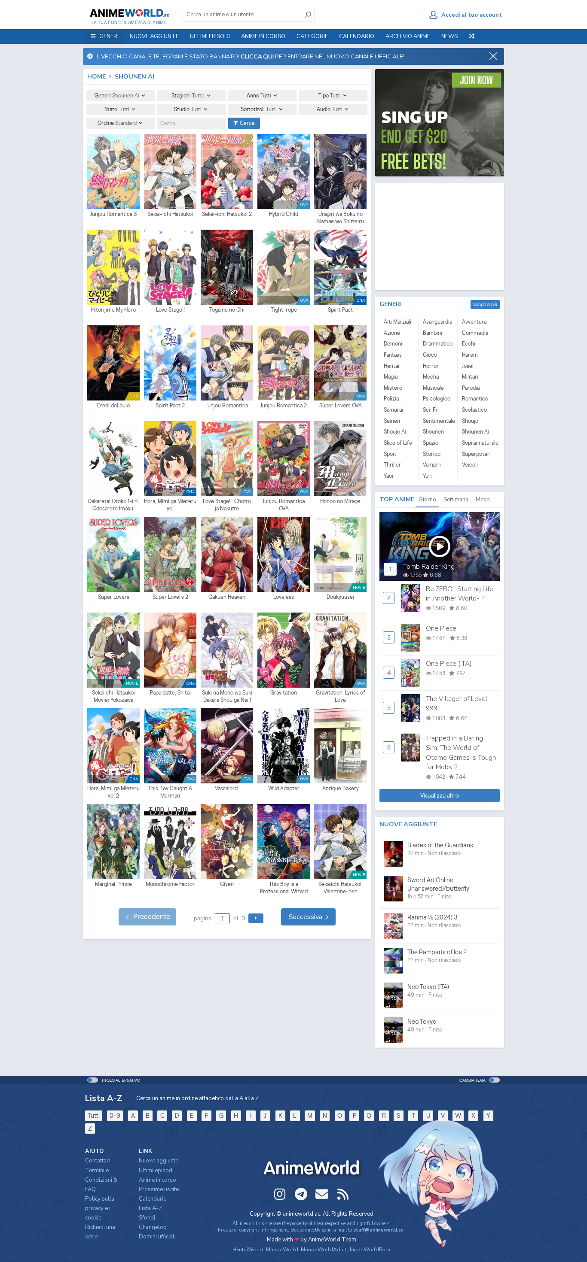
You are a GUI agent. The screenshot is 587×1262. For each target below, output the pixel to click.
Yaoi (388, 476)
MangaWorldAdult (324, 1249)
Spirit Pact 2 (170, 405)
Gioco (430, 355)
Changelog (153, 1227)
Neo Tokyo (421, 1021)
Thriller (392, 464)
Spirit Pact (340, 309)
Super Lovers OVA (340, 405)
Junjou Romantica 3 (113, 214)
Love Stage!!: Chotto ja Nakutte (227, 505)
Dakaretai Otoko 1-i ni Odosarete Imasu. (113, 505)
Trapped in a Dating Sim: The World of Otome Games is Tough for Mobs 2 (461, 753)
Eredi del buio (113, 405)
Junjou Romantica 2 (283, 405)
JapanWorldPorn (369, 1249)
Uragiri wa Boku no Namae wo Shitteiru (340, 218)
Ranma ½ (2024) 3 (432, 917)
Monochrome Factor (170, 884)
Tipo (329, 95)
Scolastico (474, 410)
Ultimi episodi (210, 36)
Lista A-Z (150, 1208)
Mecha (431, 376)
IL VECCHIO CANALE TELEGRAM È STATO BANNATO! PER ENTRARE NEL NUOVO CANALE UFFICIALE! (248, 56)
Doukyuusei (340, 597)
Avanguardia (437, 322)
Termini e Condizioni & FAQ (101, 1180)
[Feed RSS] (343, 1194)
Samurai (393, 410)
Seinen (392, 421)
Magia (390, 376)
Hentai (391, 366)
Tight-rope (284, 309)
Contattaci (97, 1161)
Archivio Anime (407, 36)
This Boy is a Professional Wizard (284, 888)
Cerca (246, 123)
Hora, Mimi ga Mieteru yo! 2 (113, 792)
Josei (468, 366)
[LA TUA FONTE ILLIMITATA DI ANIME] (129, 12)
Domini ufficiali (157, 1237)
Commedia (475, 333)
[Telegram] (300, 1194)
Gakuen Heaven (226, 597)
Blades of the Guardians (440, 845)
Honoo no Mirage (340, 501)
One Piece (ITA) (449, 663)
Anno (259, 95)
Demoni (393, 343)
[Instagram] (279, 1194)
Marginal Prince (113, 884)
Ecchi (468, 343)
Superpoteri (476, 454)
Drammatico (437, 343)
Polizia (391, 398)
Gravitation (283, 692)
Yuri (427, 476)
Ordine (117, 123)
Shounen (433, 431)
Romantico (475, 398)
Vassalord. (227, 788)
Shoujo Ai (395, 431)
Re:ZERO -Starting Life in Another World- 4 (459, 593)
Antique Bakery (340, 788)
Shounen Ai (475, 431)
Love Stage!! (170, 309)
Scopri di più (485, 304)
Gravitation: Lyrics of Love (340, 696)
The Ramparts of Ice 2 (437, 952)
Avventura (474, 322)
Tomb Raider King (429, 566)
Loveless (283, 597)
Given (227, 884)
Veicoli (470, 464)
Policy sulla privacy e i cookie (99, 1208)
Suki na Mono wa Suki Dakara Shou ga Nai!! (227, 696)
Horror (431, 366)
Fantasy (393, 355)
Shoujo (470, 421)
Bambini (432, 333)
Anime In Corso (263, 36)
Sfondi (147, 1218)
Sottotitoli (259, 109)
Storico (431, 454)
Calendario (356, 36)
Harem (470, 355)
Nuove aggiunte (154, 36)
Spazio (430, 443)
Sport (390, 454)
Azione (392, 333)
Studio (188, 109)
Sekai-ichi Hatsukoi (170, 214)
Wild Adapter (284, 788)
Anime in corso (157, 1180)
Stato (116, 109)
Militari (470, 376)
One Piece (441, 628)
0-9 (115, 1115)
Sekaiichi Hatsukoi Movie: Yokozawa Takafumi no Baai (113, 696)
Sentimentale (438, 421)
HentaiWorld (247, 1249)
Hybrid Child (283, 214)
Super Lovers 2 (170, 597)
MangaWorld (282, 1249)
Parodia (471, 388)
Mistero (393, 388)
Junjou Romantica (227, 405)
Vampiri (432, 464)
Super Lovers (113, 597)
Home (96, 77)
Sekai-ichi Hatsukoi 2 (227, 214)
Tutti (94, 1115)
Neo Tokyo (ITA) (428, 986)
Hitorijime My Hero (113, 309)
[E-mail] (321, 1194)
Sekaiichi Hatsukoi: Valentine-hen (340, 888)
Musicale (433, 388)
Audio (329, 109)
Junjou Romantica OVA (284, 505)
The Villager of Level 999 (456, 703)
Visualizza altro (439, 795)
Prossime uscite (159, 1189)
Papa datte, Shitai (170, 692)
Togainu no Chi (227, 309)
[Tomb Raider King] (439, 546)
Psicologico (436, 398)
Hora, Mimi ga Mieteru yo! (170, 505)
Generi (117, 95)
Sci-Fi (430, 410)
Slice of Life (398, 443)
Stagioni (188, 95)
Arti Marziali (397, 322)
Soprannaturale (477, 443)
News (449, 36)
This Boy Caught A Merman (170, 792)
